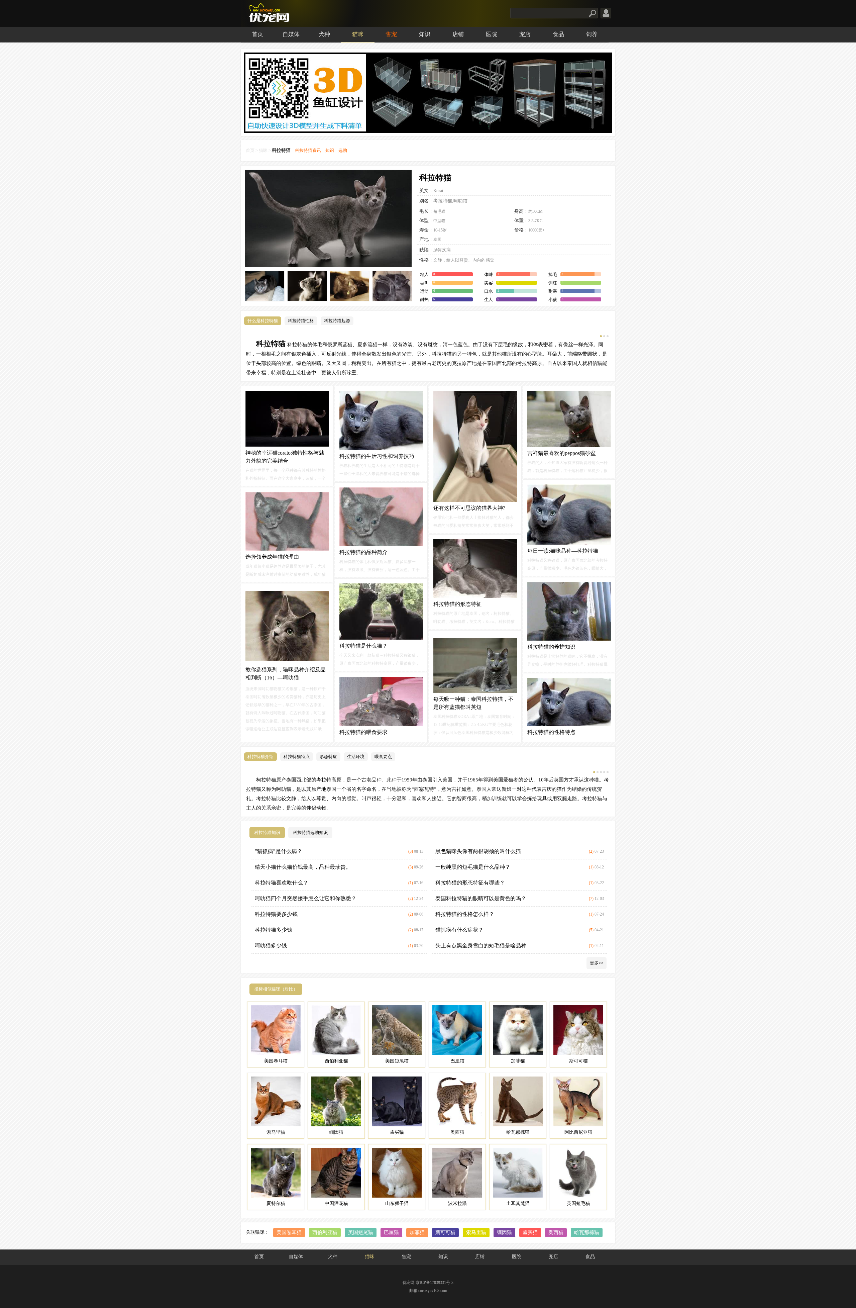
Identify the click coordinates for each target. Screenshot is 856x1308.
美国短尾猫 (360, 1232)
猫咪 (357, 34)
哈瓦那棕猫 (586, 1232)
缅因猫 (504, 1232)
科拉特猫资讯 (308, 150)
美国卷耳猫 (289, 1232)
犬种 (324, 34)
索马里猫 (476, 1232)
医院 (491, 34)
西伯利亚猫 (324, 1232)
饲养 (592, 34)
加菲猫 (417, 1232)
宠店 (525, 34)
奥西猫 (555, 1232)
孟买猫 (530, 1232)
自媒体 (291, 34)
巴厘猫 (391, 1232)
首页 (257, 34)
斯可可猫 (445, 1232)
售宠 (391, 34)
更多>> (596, 962)
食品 (558, 34)
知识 (424, 34)
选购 (342, 150)
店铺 (458, 34)
